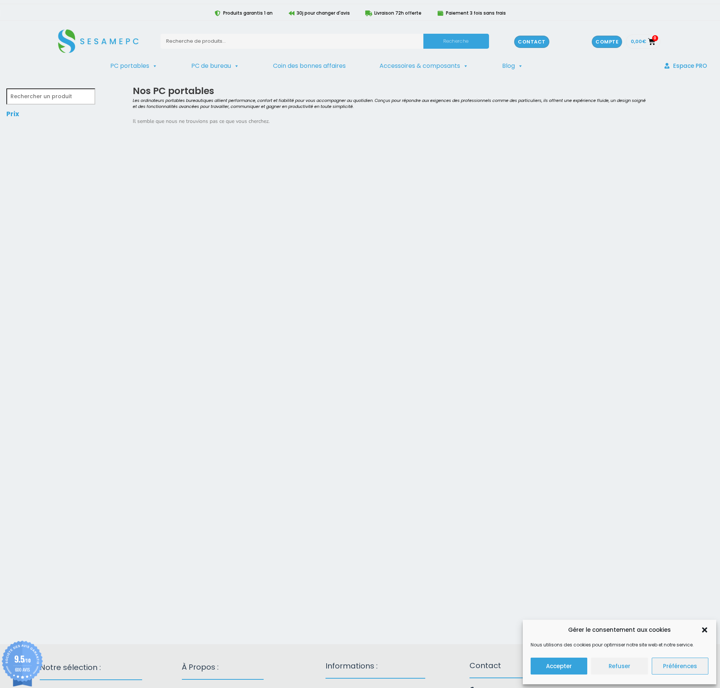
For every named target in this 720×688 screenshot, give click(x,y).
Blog (508, 65)
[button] (704, 630)
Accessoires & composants (420, 65)
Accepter (559, 666)
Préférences (680, 666)
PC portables (129, 65)
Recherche (455, 41)
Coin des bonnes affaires (309, 65)
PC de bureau (211, 65)
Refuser (619, 666)
